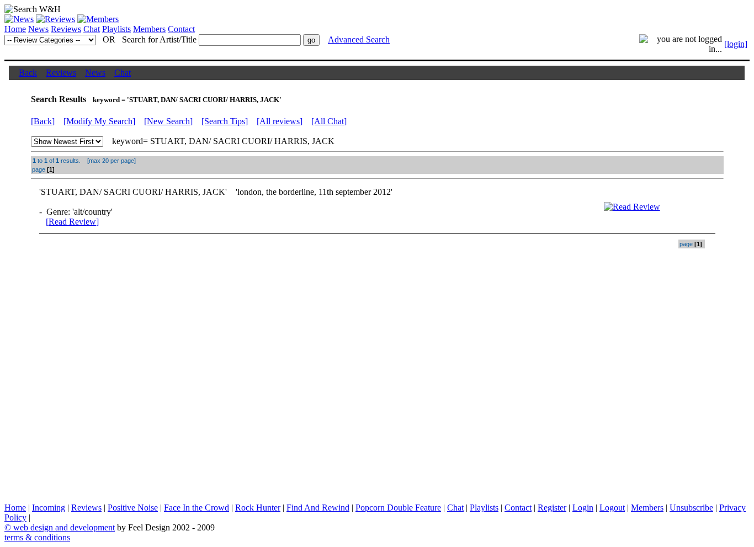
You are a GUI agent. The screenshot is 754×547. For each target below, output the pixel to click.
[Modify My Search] (99, 121)
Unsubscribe (691, 507)
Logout (612, 507)
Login (582, 507)
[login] (735, 44)
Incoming (48, 507)
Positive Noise (133, 507)
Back (28, 72)
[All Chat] (329, 121)
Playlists (116, 29)
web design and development (64, 527)
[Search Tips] (224, 121)
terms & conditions (37, 537)
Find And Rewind (317, 507)
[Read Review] (72, 221)
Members (149, 29)
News (38, 29)
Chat (91, 29)
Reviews (66, 29)
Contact (181, 29)
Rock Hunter (257, 507)
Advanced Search (359, 39)
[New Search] (168, 121)
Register (552, 507)
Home (15, 29)
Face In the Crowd (196, 507)
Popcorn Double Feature (398, 507)
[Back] (43, 121)
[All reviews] (279, 121)
